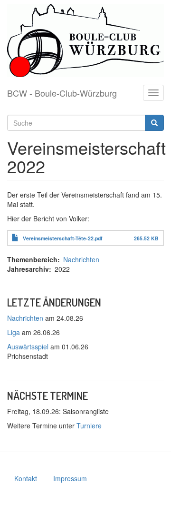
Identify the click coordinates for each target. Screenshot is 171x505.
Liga (13, 332)
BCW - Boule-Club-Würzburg (62, 93)
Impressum (70, 478)
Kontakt (25, 478)
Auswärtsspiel (27, 346)
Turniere (89, 425)
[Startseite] (85, 40)
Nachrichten (81, 259)
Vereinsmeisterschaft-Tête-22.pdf (63, 238)
